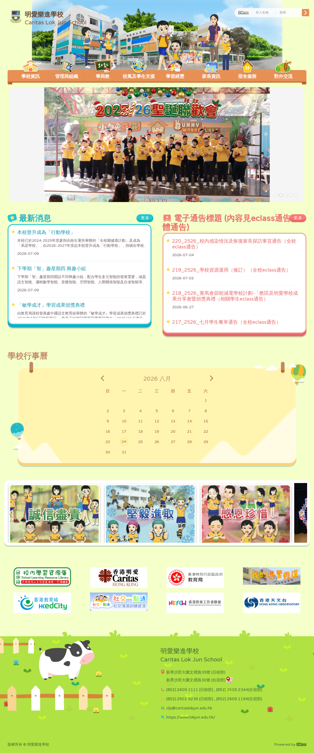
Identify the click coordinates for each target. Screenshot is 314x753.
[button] (275, 195)
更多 (145, 218)
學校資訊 (30, 76)
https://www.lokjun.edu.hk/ (190, 717)
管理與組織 (66, 76)
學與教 (103, 76)
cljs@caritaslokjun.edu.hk (189, 708)
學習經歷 (175, 76)
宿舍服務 (247, 76)
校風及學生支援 (139, 76)
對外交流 (283, 76)
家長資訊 (211, 76)
